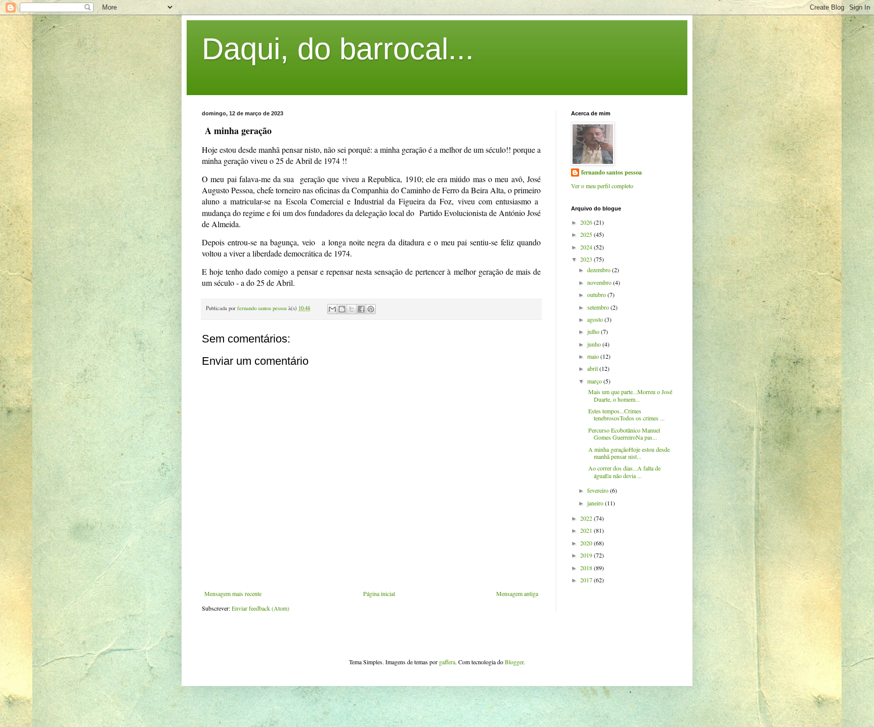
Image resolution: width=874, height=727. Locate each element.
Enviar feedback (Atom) (260, 608)
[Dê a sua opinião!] (342, 309)
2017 (587, 580)
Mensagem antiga (517, 593)
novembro (600, 282)
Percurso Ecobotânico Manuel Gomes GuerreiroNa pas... (623, 433)
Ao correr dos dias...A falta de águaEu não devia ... (623, 471)
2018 (587, 568)
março (595, 381)
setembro (598, 307)
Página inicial (379, 593)
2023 (587, 259)
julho (594, 331)
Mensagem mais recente (232, 593)
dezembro (599, 270)
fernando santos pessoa (611, 172)
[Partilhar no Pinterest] (371, 309)
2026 (587, 222)
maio (593, 356)
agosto (595, 319)
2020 (587, 543)
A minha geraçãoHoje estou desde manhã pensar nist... (628, 452)
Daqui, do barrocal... (338, 49)
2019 (587, 555)
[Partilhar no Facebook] (361, 309)
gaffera (447, 662)
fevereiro (598, 490)
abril (593, 368)
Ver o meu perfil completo (602, 186)
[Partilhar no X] (351, 309)
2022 (587, 518)
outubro (597, 294)
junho (594, 344)
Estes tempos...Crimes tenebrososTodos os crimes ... (625, 414)
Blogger (514, 662)
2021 (587, 530)
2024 (587, 247)
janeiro (596, 503)
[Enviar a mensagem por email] (332, 309)
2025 (587, 234)
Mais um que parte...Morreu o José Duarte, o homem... (629, 395)
